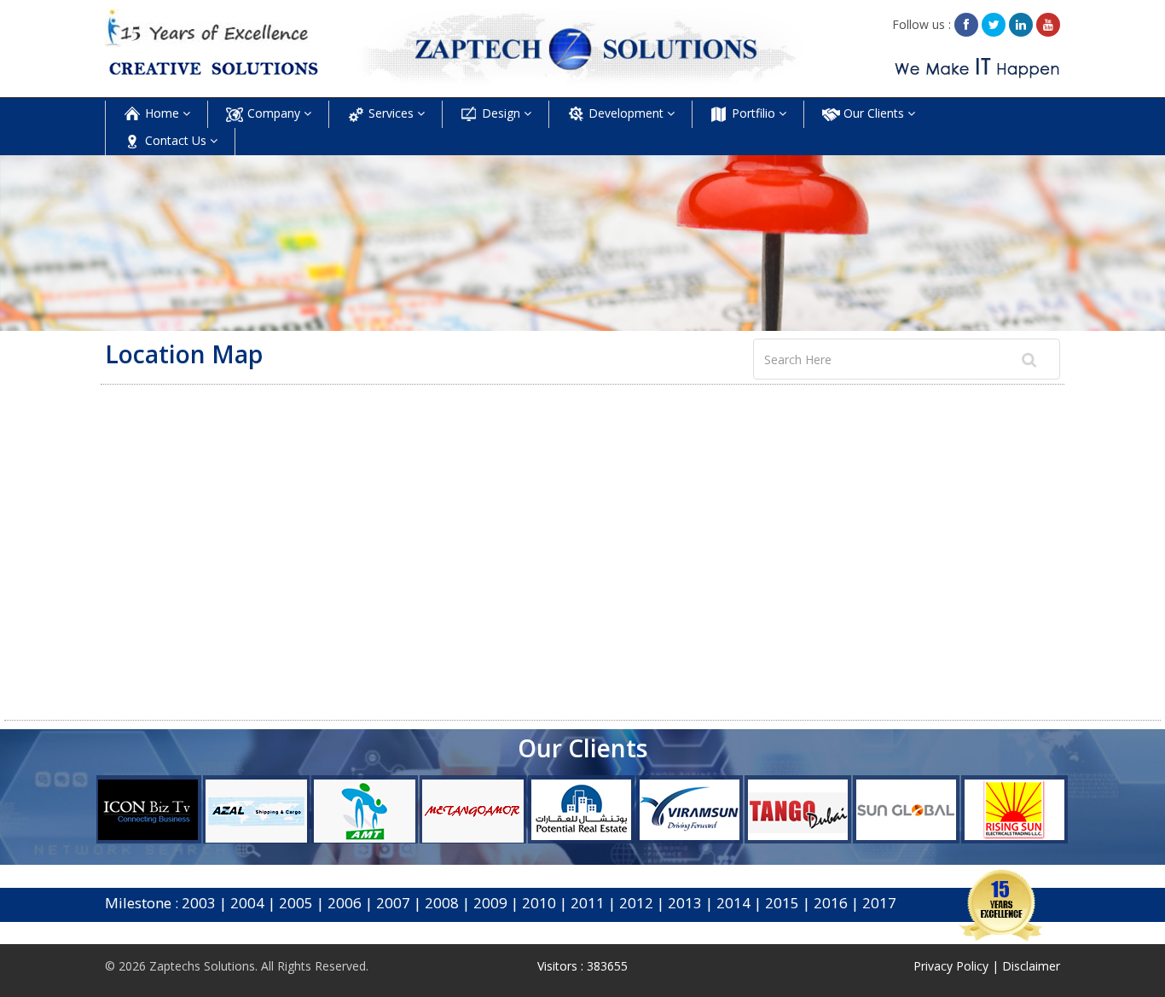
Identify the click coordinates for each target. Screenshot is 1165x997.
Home (162, 113)
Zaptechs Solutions (202, 966)
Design (501, 113)
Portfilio (753, 113)
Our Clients (873, 113)
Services (391, 113)
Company (274, 113)
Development (626, 113)
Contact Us (176, 140)
